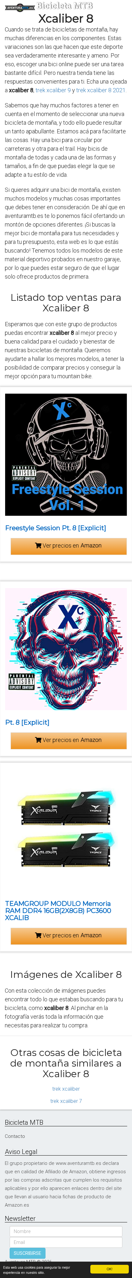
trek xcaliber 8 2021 (101, 90)
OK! (109, 1268)
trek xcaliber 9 (53, 90)
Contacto (15, 1136)
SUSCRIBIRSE (27, 1253)
